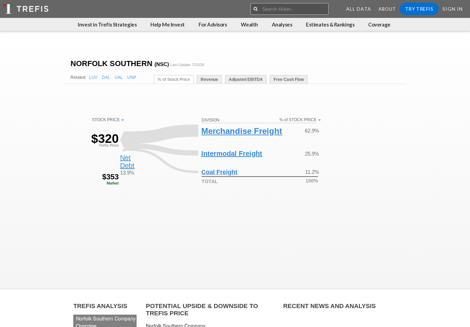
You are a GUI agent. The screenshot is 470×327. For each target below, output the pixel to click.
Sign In (452, 9)
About (387, 9)
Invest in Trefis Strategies (107, 24)
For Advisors (213, 24)
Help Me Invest (167, 24)
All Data (358, 9)
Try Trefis (419, 9)
